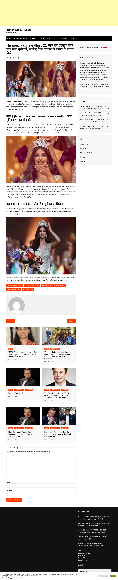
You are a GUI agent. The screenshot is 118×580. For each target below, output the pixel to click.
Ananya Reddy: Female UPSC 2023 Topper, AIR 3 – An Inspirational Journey (94, 538)
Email (8, 482)
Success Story (55, 348)
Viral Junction (62, 38)
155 (105, 47)
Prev (12, 321)
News (30, 58)
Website (9, 490)
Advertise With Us (86, 152)
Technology (41, 38)
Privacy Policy (85, 144)
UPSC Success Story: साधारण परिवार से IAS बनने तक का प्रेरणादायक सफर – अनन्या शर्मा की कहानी (22, 354)
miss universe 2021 (32, 285)
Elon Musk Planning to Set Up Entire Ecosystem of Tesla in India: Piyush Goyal (58, 434)
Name (8, 474)
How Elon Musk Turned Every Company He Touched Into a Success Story (20, 434)
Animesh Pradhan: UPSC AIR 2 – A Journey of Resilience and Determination (93, 525)
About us (83, 148)
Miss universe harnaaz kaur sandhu (54, 285)
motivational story (14, 289)
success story (28, 289)
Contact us (83, 157)
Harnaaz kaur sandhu (15, 285)
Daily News (17, 38)
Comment (10, 456)
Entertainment (51, 38)
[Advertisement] (55, 13)
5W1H (72, 38)
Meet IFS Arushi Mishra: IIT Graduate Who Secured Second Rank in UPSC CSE (92, 544)
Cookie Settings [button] (103, 576)
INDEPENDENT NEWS (19, 30)
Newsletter (83, 161)
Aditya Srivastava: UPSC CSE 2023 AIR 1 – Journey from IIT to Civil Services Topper (92, 531)
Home (9, 38)
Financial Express (29, 38)
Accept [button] (113, 576)
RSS (83, 101)
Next (70, 321)
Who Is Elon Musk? (16, 393)
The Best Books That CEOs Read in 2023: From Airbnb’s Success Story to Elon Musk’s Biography (58, 395)
